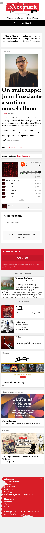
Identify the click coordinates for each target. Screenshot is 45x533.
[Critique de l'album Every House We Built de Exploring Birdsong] (7, 289)
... (3, 385)
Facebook (8, 501)
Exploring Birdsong (23, 278)
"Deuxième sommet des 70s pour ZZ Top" (29, 313)
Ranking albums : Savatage (13, 382)
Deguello (19, 309)
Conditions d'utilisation (14, 492)
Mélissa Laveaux (9, 421)
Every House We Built (24, 281)
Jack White (20, 322)
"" (22, 291)
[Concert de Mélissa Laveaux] (22, 417)
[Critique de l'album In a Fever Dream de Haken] (7, 348)
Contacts (7, 484)
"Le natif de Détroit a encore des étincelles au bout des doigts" (29, 329)
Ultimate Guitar (15, 147)
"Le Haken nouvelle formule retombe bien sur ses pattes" (29, 344)
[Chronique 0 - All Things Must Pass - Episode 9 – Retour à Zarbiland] (22, 446)
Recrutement (9, 486)
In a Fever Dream (23, 340)
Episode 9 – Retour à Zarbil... (14, 462)
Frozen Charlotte (22, 324)
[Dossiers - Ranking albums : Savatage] (22, 378)
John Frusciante (23, 156)
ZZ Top (19, 307)
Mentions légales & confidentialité (18, 494)
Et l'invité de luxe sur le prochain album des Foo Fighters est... (31, 38)
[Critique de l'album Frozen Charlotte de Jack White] (7, 332)
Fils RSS (7, 507)
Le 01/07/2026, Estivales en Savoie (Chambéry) (22, 423)
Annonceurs (9, 489)
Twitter (7, 504)
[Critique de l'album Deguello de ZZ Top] (7, 317)
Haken (18, 337)
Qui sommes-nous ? (12, 481)
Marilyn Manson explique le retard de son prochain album (11, 38)
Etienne (4, 114)
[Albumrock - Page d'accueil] (22, 12)
